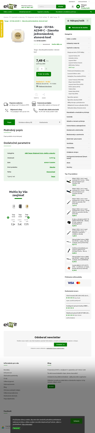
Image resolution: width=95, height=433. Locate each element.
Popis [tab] (9, 122)
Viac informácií (27, 424)
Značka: (57, 44)
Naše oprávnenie (9, 384)
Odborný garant (9, 381)
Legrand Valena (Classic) (75, 62)
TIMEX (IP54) (72, 89)
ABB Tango (72, 67)
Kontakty (72, 1)
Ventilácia (70, 143)
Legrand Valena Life (74, 56)
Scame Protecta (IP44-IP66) (76, 79)
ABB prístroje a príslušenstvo (76, 102)
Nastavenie (16, 428)
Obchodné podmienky (11, 375)
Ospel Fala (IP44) (73, 93)
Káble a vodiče (71, 39)
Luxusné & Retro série (74, 73)
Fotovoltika (70, 148)
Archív (51, 386)
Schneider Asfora (73, 58)
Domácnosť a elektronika (75, 130)
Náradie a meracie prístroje (76, 121)
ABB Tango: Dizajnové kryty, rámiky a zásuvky (40, 153)
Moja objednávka (9, 398)
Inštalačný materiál (73, 43)
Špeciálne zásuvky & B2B (75, 100)
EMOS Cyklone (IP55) (74, 86)
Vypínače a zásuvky (73, 48)
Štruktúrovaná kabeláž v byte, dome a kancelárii (63, 373)
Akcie (68, 163)
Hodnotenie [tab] (43, 122)
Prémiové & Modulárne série (76, 71)
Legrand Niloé (72, 60)
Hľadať (60, 6)
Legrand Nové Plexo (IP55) (76, 84)
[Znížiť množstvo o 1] (37, 69)
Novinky (69, 167)
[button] (14, 223)
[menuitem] (10, 12)
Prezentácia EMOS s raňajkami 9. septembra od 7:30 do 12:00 (67, 370)
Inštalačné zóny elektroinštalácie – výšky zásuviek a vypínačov (67, 377)
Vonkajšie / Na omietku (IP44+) (77, 76)
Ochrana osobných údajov (12, 390)
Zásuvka (52, 167)
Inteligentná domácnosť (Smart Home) (77, 157)
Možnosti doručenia (45, 86)
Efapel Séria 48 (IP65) (74, 82)
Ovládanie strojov (72, 152)
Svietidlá (69, 117)
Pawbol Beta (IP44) (74, 91)
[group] (11, 217)
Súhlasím (76, 421)
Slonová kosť (51, 172)
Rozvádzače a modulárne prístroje (78, 112)
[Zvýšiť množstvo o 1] (46, 69)
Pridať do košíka (43, 74)
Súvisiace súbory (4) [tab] (25, 122)
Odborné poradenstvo (11, 393)
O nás (5, 378)
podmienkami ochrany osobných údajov (55, 348)
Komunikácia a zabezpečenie (76, 126)
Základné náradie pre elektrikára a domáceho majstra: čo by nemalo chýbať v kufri (66, 381)
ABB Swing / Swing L (74, 65)
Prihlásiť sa (60, 344)
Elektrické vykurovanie (74, 139)
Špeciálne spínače (73, 97)
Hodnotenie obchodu (10, 396)
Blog (5, 387)
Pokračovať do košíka (80, 27)
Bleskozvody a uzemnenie (75, 134)
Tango (53, 176)
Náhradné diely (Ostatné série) (77, 108)
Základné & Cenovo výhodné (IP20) (78, 105)
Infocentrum (82, 1)
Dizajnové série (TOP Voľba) (76, 52)
